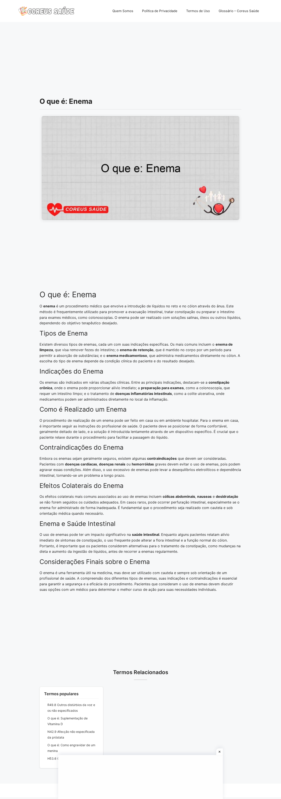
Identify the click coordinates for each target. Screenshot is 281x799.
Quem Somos (122, 11)
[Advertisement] (140, 55)
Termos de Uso (198, 11)
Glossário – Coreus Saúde (239, 11)
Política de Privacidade (159, 11)
